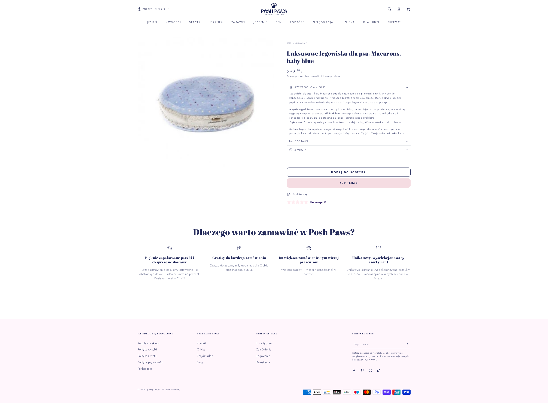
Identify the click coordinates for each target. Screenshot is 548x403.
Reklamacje (145, 368)
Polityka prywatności (150, 362)
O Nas (201, 349)
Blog (200, 362)
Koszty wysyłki (312, 76)
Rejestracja (263, 362)
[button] (389, 9)
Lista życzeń (264, 343)
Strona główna (296, 43)
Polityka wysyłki (147, 349)
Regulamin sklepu (149, 343)
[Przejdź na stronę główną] (274, 9)
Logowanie (263, 356)
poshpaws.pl (153, 389)
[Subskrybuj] (408, 344)
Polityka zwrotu (147, 356)
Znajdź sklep (205, 356)
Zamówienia (263, 349)
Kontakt (201, 343)
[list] (274, 263)
